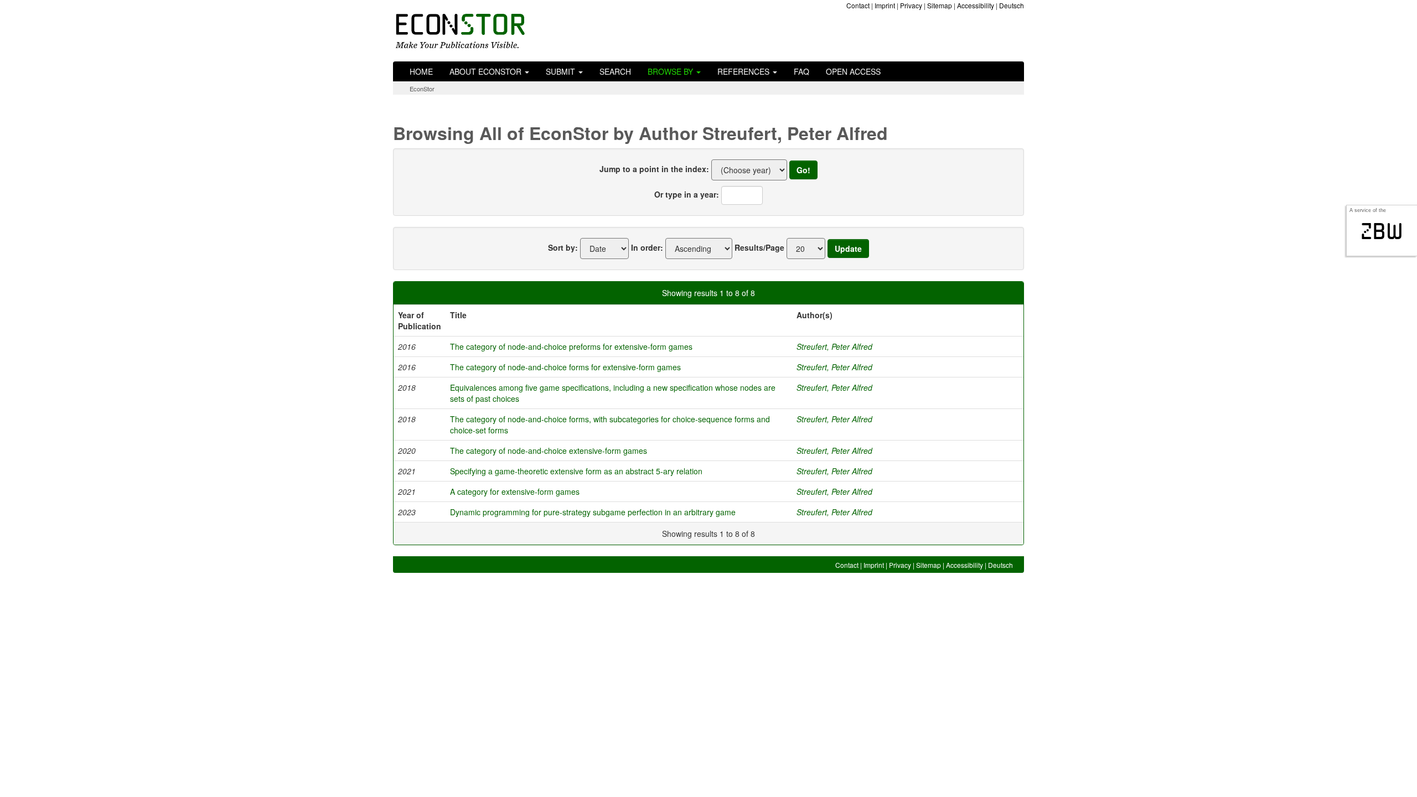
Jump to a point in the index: (654, 168)
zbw (1382, 231)
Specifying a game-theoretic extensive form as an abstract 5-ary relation (576, 471)
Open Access (853, 71)
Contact (858, 5)
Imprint (885, 5)
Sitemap (939, 5)
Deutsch (1011, 5)
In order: (647, 247)
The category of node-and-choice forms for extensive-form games (565, 366)
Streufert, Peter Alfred (834, 346)
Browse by (671, 71)
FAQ (801, 71)
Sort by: (563, 247)
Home (421, 71)
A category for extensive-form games (515, 491)
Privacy (911, 5)
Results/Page (759, 247)
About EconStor (486, 71)
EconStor (422, 88)
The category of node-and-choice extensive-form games (548, 450)
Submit (561, 71)
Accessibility (975, 5)
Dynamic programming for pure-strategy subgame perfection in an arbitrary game (593, 511)
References (744, 71)
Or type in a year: (686, 194)
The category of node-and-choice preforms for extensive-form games (571, 346)
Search (615, 71)
